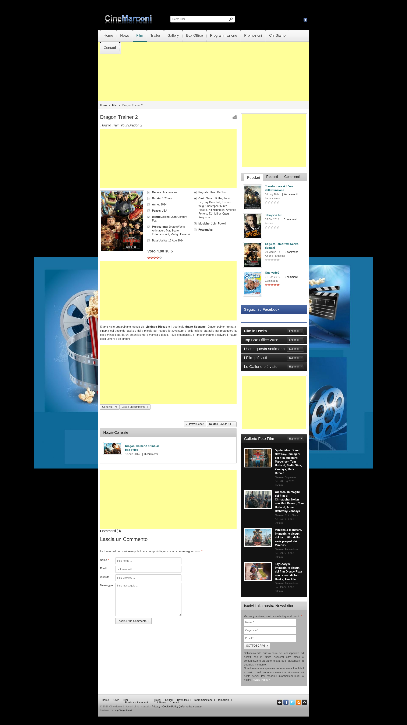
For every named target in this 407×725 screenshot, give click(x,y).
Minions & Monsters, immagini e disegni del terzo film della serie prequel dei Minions (288, 537)
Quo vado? (272, 272)
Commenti (292, 177)
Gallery (173, 35)
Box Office (194, 35)
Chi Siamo (277, 35)
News (124, 35)
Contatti (110, 48)
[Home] (128, 22)
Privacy (156, 706)
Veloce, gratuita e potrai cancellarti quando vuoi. (273, 616)
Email (104, 568)
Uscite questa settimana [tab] (271, 349)
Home (108, 35)
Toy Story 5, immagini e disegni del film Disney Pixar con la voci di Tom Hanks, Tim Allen (288, 571)
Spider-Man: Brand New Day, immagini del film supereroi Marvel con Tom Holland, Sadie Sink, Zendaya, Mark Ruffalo (288, 462)
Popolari (253, 177)
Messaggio (106, 585)
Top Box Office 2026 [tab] (271, 340)
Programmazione (223, 35)
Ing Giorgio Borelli (123, 710)
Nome (104, 560)
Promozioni (253, 35)
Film (139, 35)
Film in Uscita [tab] (271, 331)
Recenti (272, 177)
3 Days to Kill (273, 215)
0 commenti (151, 454)
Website (104, 576)
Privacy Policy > (261, 679)
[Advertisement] (203, 84)
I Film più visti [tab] (271, 358)
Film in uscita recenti (136, 702)
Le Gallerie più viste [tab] (271, 367)
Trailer (155, 35)
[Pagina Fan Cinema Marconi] (305, 19)
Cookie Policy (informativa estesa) (182, 706)
